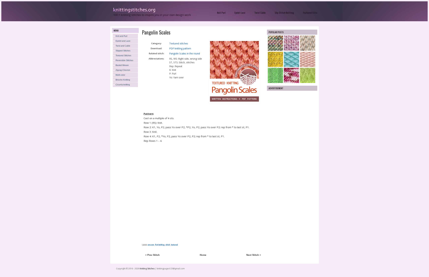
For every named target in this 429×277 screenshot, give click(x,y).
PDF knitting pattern (180, 48)
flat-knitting (160, 244)
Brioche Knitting (123, 80)
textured (174, 244)
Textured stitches (178, 43)
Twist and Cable (123, 46)
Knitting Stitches (147, 268)
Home (203, 255)
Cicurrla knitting (123, 85)
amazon (151, 244)
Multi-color (120, 75)
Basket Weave (122, 65)
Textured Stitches (123, 55)
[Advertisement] (125, 143)
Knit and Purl (121, 36)
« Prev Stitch (152, 255)
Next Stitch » (253, 255)
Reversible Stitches (124, 60)
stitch (168, 244)
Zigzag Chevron (123, 70)
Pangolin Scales (156, 32)
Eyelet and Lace (123, 41)
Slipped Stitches (123, 51)
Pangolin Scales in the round (184, 53)
